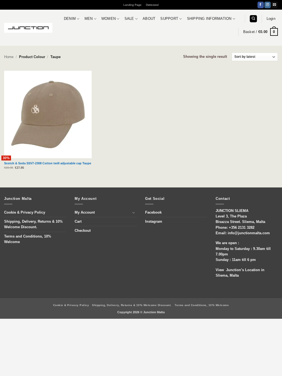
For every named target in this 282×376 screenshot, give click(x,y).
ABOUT (149, 19)
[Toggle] (133, 212)
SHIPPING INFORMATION (209, 19)
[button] (271, 18)
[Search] (253, 18)
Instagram (153, 222)
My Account (85, 212)
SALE (129, 19)
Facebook (153, 212)
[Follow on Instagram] (267, 5)
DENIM (70, 19)
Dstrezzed (152, 4)
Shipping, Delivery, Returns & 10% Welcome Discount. (33, 224)
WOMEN (108, 19)
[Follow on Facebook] (260, 5)
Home (8, 57)
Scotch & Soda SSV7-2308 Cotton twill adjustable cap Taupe (47, 163)
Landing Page (132, 4)
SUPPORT (169, 19)
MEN (89, 19)
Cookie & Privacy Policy (24, 212)
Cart (78, 222)
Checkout (83, 231)
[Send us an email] (274, 5)
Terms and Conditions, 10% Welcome (27, 239)
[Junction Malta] (28, 28)
